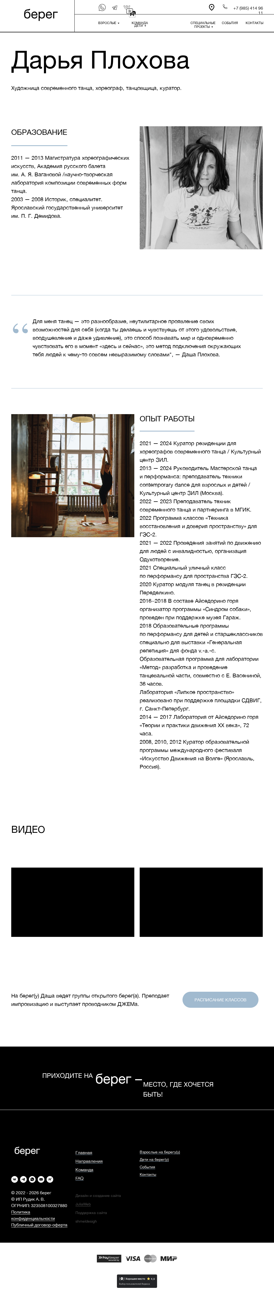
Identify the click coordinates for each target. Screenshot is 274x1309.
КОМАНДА (140, 23)
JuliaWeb (83, 1204)
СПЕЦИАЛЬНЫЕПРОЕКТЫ (203, 25)
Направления (89, 1161)
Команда (84, 1169)
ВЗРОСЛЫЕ (107, 23)
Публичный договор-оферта (39, 1224)
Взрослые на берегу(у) (160, 1152)
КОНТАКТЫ (254, 23)
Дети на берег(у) (154, 1159)
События (147, 1167)
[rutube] (50, 1179)
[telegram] (23, 1179)
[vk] (14, 1179)
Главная (83, 1152)
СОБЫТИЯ (230, 23)
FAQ (79, 1178)
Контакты (148, 1174)
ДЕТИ (138, 26)
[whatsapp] (32, 1179)
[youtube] (41, 1179)
